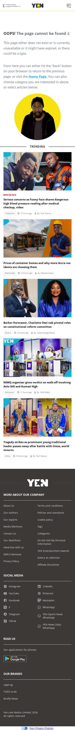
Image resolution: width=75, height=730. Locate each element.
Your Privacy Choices (41, 728)
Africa (7, 456)
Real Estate (10, 273)
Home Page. (38, 76)
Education (9, 392)
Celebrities (9, 213)
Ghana (8, 333)
